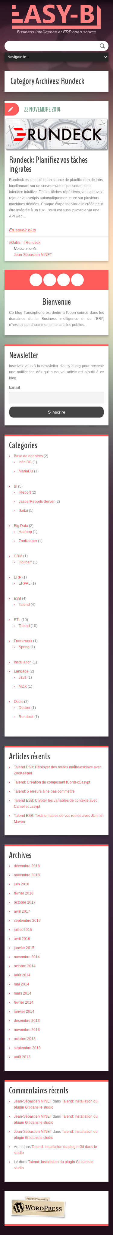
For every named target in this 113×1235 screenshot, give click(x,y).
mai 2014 (21, 984)
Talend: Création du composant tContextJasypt (52, 782)
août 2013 (22, 1057)
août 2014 (22, 975)
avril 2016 (22, 939)
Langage (21, 671)
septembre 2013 (27, 1048)
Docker (24, 708)
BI (15, 486)
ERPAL (24, 583)
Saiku (23, 510)
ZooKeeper (28, 541)
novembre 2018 (27, 875)
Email (14, 387)
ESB (17, 598)
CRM (18, 556)
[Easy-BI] (56, 16)
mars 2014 (22, 993)
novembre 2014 (27, 957)
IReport (25, 492)
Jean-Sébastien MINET (33, 255)
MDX (23, 686)
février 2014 (23, 1002)
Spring (24, 647)
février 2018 (23, 893)
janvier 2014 (24, 1011)
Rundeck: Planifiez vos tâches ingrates (48, 164)
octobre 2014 (25, 966)
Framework (23, 641)
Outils (15, 242)
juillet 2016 (23, 930)
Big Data (21, 526)
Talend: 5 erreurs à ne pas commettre (44, 791)
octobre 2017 (25, 902)
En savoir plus (22, 229)
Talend (24, 604)
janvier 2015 (24, 948)
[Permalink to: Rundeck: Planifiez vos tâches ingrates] (56, 134)
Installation (23, 662)
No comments (25, 249)
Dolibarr (25, 562)
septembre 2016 (27, 920)
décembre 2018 (27, 866)
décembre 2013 (27, 1021)
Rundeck (33, 242)
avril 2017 (22, 911)
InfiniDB (25, 462)
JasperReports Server (37, 501)
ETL (17, 620)
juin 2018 (21, 884)
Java (23, 677)
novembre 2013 (27, 1030)
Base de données (28, 456)
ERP (17, 577)
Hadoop (25, 532)
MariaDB (26, 471)
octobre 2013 (25, 1039)
